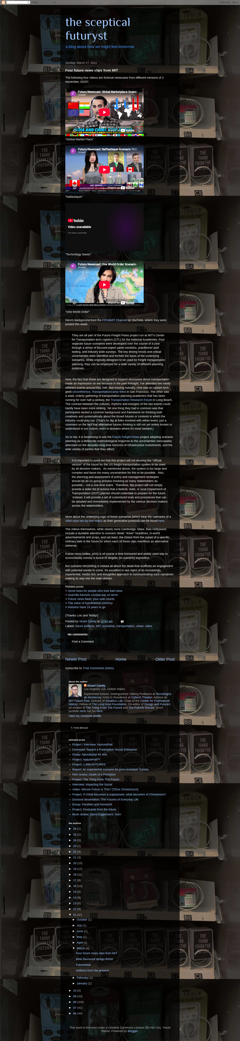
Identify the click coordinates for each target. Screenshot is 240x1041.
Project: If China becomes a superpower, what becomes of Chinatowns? (119, 794)
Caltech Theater (141, 697)
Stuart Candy (96, 685)
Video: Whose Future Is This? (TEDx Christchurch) (105, 789)
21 (75, 857)
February (83, 977)
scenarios (108, 626)
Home (120, 659)
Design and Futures (157, 704)
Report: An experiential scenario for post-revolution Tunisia (110, 769)
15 (75, 891)
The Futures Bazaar (141, 707)
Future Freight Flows (125, 437)
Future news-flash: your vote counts (91, 599)
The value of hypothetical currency (90, 603)
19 (75, 868)
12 (75, 909)
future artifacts (85, 626)
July (80, 925)
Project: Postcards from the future (94, 809)
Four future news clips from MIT (96, 953)
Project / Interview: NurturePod (92, 744)
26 (75, 828)
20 (75, 863)
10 (75, 990)
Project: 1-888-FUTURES (88, 764)
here (161, 520)
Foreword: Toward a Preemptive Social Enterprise (104, 749)
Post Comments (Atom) (98, 668)
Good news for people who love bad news (95, 590)
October (82, 919)
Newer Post (76, 659)
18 (75, 874)
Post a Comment (83, 641)
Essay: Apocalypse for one (89, 754)
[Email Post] (122, 621)
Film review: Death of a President (94, 774)
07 (75, 1007)
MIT (98, 626)
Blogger (133, 1031)
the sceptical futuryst (97, 28)
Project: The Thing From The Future (95, 779)
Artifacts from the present (92, 970)
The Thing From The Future (104, 707)
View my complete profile (85, 716)
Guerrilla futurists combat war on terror (93, 595)
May (80, 937)
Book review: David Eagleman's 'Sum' (96, 814)
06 (75, 1013)
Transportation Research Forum (131, 400)
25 (75, 834)
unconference (81, 391)
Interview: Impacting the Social (92, 784)
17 (75, 880)
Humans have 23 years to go (86, 607)
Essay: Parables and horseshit (92, 804)
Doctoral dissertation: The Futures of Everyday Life (105, 799)
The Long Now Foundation (109, 704)
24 (75, 840)
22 (75, 851)
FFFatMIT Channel (114, 320)
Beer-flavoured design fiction (94, 959)
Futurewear (83, 964)
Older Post (165, 659)
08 (75, 1002)
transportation (125, 626)
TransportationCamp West (109, 391)
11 (75, 914)
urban (140, 626)
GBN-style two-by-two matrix (84, 520)
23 (75, 846)
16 (75, 886)
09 (75, 996)
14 (75, 897)
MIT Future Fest (79, 700)
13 (75, 903)
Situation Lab (114, 700)
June (80, 931)
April (80, 942)
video (148, 626)
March (81, 948)
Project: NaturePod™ (86, 759)
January (82, 983)
